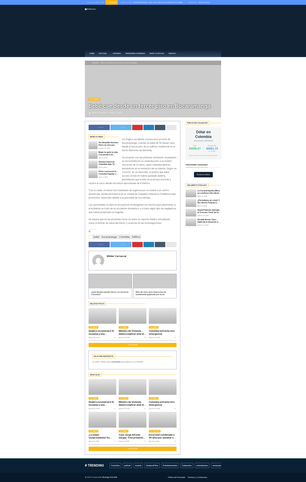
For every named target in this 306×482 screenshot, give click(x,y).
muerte (138, 465)
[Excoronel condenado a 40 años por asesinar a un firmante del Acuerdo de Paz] (163, 420)
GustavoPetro (152, 465)
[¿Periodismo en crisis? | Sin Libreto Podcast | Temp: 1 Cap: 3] (191, 203)
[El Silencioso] (90, 9)
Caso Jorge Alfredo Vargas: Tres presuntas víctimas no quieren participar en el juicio (131, 436)
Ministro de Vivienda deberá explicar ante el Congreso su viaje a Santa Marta (131, 332)
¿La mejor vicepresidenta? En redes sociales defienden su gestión (100, 436)
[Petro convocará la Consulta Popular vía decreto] (93, 174)
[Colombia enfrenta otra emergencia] (163, 316)
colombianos (202, 465)
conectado (115, 362)
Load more (133, 345)
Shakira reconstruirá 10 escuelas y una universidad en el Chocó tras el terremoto (102, 332)
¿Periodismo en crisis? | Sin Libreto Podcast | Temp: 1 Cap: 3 (208, 201)
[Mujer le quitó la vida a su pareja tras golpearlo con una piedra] (93, 155)
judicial (127, 465)
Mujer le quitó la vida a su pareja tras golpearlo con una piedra (108, 153)
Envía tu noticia (203, 174)
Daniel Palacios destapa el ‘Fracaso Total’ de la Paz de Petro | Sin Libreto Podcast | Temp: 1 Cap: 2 (209, 211)
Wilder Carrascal (116, 256)
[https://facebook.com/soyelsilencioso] (212, 2)
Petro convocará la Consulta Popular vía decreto (108, 172)
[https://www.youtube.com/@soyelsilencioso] (220, 2)
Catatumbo (187, 465)
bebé (96, 236)
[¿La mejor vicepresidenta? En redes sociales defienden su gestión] (102, 420)
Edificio (136, 236)
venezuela (217, 465)
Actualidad (155, 431)
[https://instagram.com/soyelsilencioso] (217, 2)
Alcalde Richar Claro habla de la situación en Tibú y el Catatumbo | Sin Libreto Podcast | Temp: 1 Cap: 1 (209, 220)
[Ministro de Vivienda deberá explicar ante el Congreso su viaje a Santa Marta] (132, 316)
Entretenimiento (170, 465)
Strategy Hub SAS (109, 477)
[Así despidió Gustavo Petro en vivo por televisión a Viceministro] (93, 145)
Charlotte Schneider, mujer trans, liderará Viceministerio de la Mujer (152, 2)
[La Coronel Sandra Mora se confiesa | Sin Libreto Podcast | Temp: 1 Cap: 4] (191, 193)
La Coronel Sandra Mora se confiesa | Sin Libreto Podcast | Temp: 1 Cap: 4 (208, 192)
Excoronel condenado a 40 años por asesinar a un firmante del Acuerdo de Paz (163, 436)
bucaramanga (109, 236)
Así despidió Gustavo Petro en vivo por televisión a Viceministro (108, 143)
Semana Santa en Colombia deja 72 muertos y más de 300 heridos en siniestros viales (106, 163)
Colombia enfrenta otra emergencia (162, 332)
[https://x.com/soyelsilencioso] (215, 2)
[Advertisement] (153, 32)
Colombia (95, 63)
